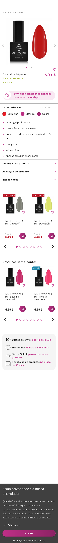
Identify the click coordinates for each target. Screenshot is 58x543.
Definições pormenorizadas (29, 540)
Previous (3, 45)
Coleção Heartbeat (15, 12)
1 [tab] (26, 67)
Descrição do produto (15, 163)
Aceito (29, 533)
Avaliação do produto (15, 171)
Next (55, 45)
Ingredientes (10, 179)
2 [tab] (31, 67)
